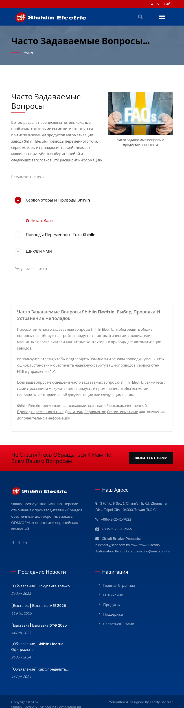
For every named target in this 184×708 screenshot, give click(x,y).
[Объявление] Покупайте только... (41, 586)
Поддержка (113, 614)
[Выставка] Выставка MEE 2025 (38, 605)
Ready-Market (161, 702)
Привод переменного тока (40, 412)
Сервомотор (95, 412)
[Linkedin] (25, 542)
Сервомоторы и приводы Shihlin (58, 200)
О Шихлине (113, 595)
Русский (163, 4)
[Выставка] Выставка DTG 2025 (39, 625)
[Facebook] (13, 542)
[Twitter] (19, 542)
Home (28, 52)
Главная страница (119, 585)
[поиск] (140, 16)
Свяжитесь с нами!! (151, 458)
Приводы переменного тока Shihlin (60, 234)
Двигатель (74, 412)
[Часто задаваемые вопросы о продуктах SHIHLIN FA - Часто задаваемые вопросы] (140, 114)
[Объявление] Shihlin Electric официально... (37, 646)
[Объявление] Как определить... (40, 669)
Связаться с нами (118, 624)
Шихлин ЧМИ (39, 251)
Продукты (111, 604)
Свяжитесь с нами (122, 412)
